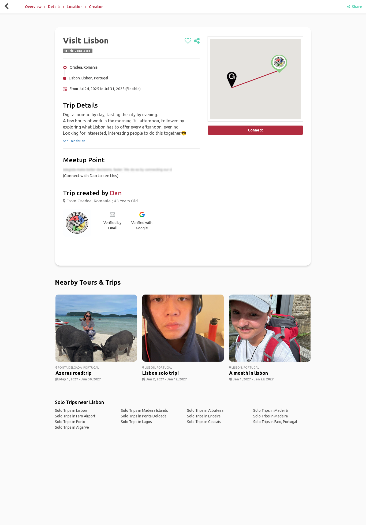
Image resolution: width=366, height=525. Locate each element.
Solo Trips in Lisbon (71, 410)
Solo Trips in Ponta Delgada (143, 416)
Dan (116, 193)
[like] (188, 41)
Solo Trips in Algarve (72, 427)
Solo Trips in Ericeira (204, 416)
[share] (197, 41)
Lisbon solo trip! (160, 373)
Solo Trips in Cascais (204, 422)
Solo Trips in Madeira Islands (144, 410)
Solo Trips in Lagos (136, 422)
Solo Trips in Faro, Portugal (275, 422)
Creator (96, 7)
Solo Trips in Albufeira (205, 410)
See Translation (74, 140)
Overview (33, 7)
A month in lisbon (248, 373)
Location (75, 7)
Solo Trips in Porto (70, 422)
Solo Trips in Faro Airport (75, 416)
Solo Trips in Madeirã (270, 410)
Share (356, 7)
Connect (255, 130)
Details (54, 7)
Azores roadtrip (73, 373)
